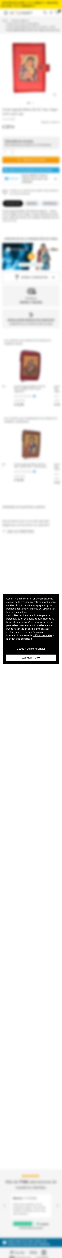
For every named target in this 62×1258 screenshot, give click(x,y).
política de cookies (42, 635)
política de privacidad (20, 638)
